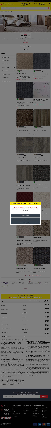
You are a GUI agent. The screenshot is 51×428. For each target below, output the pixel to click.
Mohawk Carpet (25, 223)
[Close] (39, 203)
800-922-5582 (25, 215)
